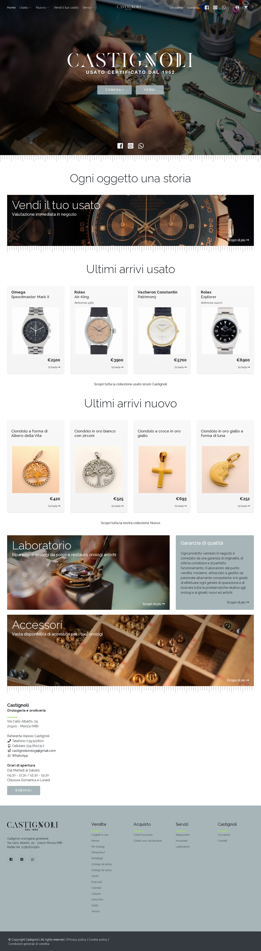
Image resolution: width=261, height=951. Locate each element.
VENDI (150, 89)
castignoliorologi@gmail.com (33, 751)
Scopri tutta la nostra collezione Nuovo (130, 523)
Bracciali (96, 881)
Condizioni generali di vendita (28, 943)
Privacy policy (76, 939)
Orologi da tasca (101, 870)
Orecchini (97, 899)
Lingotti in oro (99, 834)
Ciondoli (96, 887)
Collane (96, 893)
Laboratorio (183, 846)
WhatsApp (19, 756)
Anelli (94, 876)
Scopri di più (236, 240)
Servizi (89, 7)
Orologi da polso (101, 864)
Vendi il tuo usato (66, 7)
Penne (95, 840)
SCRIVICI (23, 790)
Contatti (193, 7)
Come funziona (143, 834)
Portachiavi (98, 852)
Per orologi (98, 846)
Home (11, 7)
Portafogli (97, 858)
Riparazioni (183, 834)
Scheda (53, 367)
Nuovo (42, 7)
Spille (94, 905)
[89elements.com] (32, 826)
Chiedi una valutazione (148, 840)
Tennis (95, 911)
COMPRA (113, 89)
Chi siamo (176, 7)
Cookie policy (98, 939)
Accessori (182, 840)
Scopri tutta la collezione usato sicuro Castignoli (130, 384)
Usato (26, 7)
